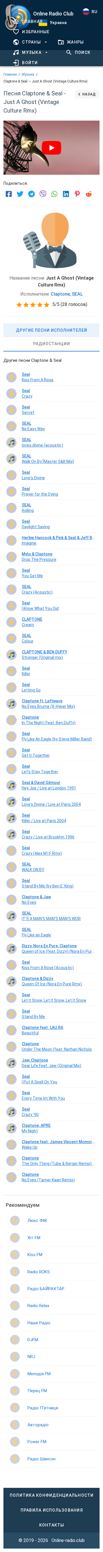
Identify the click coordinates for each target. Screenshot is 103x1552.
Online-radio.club (68, 1540)
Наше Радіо (38, 1322)
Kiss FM (34, 1254)
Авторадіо (38, 1424)
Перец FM (37, 1390)
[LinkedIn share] (66, 194)
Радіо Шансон (41, 1458)
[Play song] (11, 377)
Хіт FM (33, 1237)
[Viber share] (43, 194)
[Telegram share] (31, 194)
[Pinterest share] (77, 194)
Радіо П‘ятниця (42, 1407)
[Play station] (15, 1220)
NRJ (31, 1356)
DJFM (32, 1339)
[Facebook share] (8, 194)
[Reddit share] (89, 194)
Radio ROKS (38, 1271)
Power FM (36, 1441)
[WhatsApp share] (54, 194)
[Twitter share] (20, 194)
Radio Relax (38, 1305)
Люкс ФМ (37, 1220)
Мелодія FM (39, 1373)
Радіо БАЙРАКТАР (45, 1288)
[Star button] (19, 304)
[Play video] (51, 148)
